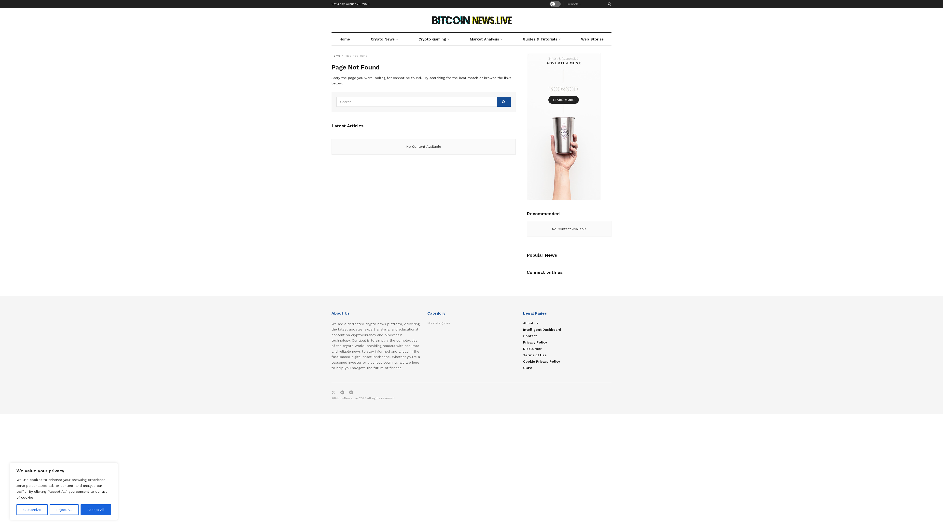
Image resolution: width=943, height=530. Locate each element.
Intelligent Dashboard (542, 329)
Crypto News (383, 39)
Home (344, 39)
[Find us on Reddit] (351, 393)
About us (531, 323)
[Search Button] (608, 4)
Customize (32, 510)
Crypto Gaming (432, 39)
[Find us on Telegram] (342, 393)
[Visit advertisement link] (569, 126)
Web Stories (592, 39)
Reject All (64, 510)
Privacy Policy (535, 342)
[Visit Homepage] (472, 20)
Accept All (95, 510)
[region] (64, 491)
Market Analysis (484, 39)
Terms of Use (535, 355)
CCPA (527, 368)
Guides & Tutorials (540, 39)
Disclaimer (532, 349)
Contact (530, 336)
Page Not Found (356, 55)
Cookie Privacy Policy (541, 361)
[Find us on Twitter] (333, 393)
